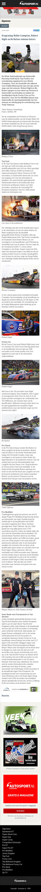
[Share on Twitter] (36, 30)
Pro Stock (6, 867)
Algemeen (6, 829)
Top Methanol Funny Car (12, 864)
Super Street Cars (9, 834)
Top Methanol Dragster (11, 862)
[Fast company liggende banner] (20, 689)
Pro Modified (7, 851)
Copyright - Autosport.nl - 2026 (20, 888)
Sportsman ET (8, 832)
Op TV (5, 873)
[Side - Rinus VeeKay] (20, 720)
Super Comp (7, 840)
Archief (4, 26)
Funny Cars (7, 859)
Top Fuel (5, 856)
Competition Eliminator (11, 842)
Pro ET (5, 845)
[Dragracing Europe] (20, 752)
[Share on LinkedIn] (38, 30)
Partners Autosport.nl (13, 768)
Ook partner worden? (28, 768)
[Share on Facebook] (34, 30)
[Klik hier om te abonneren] (20, 789)
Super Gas (6, 837)
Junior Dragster (8, 853)
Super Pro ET (7, 848)
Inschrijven (20, 811)
